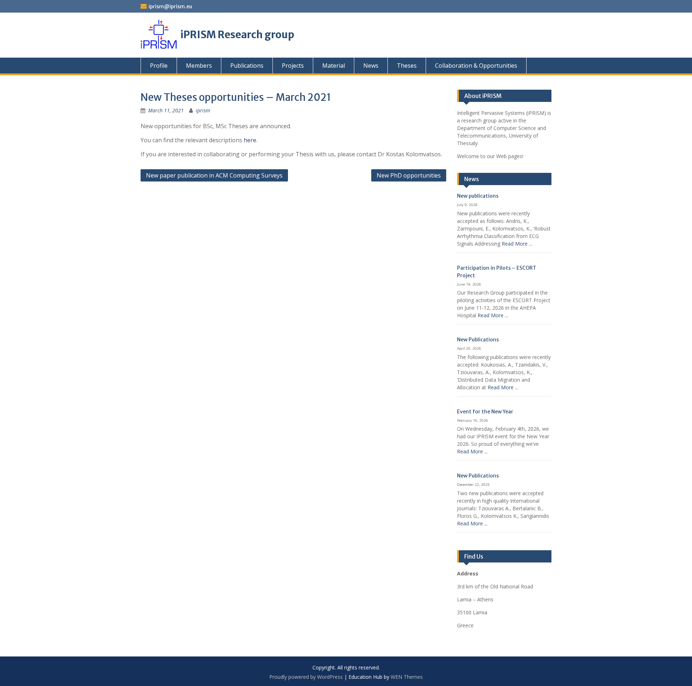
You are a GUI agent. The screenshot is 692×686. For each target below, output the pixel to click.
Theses (407, 66)
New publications (477, 196)
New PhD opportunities (409, 175)
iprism (203, 110)
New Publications (478, 339)
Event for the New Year (485, 411)
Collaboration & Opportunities (476, 66)
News (370, 66)
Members (199, 66)
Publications (246, 66)
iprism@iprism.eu (170, 6)
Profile (159, 66)
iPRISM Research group (237, 34)
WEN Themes (407, 676)
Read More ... (517, 243)
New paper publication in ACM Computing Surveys (214, 175)
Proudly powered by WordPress (306, 676)
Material (333, 66)
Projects (293, 66)
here (250, 140)
